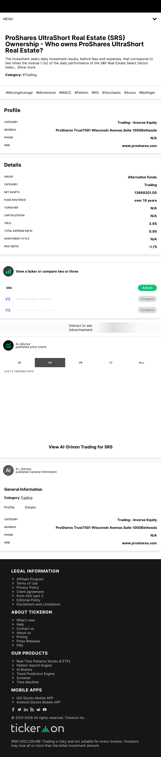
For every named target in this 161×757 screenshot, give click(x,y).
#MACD (65, 92)
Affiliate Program (30, 579)
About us (24, 633)
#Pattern (81, 92)
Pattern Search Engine (34, 665)
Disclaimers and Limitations (38, 604)
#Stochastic (111, 92)
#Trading (30, 75)
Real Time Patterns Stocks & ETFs (43, 661)
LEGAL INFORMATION (35, 571)
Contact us (25, 628)
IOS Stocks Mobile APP (35, 698)
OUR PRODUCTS (29, 653)
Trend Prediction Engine (36, 674)
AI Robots (24, 669)
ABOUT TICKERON (31, 612)
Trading (26, 498)
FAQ (20, 645)
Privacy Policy (28, 587)
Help (20, 624)
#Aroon (130, 92)
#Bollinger (147, 92)
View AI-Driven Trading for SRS (81, 446)
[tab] (19, 362)
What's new (26, 620)
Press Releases (28, 641)
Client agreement (30, 592)
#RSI (95, 92)
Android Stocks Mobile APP (38, 702)
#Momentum (46, 92)
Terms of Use (27, 583)
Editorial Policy (28, 600)
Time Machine (28, 682)
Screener (24, 678)
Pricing (22, 637)
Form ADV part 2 (30, 596)
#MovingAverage (19, 92)
